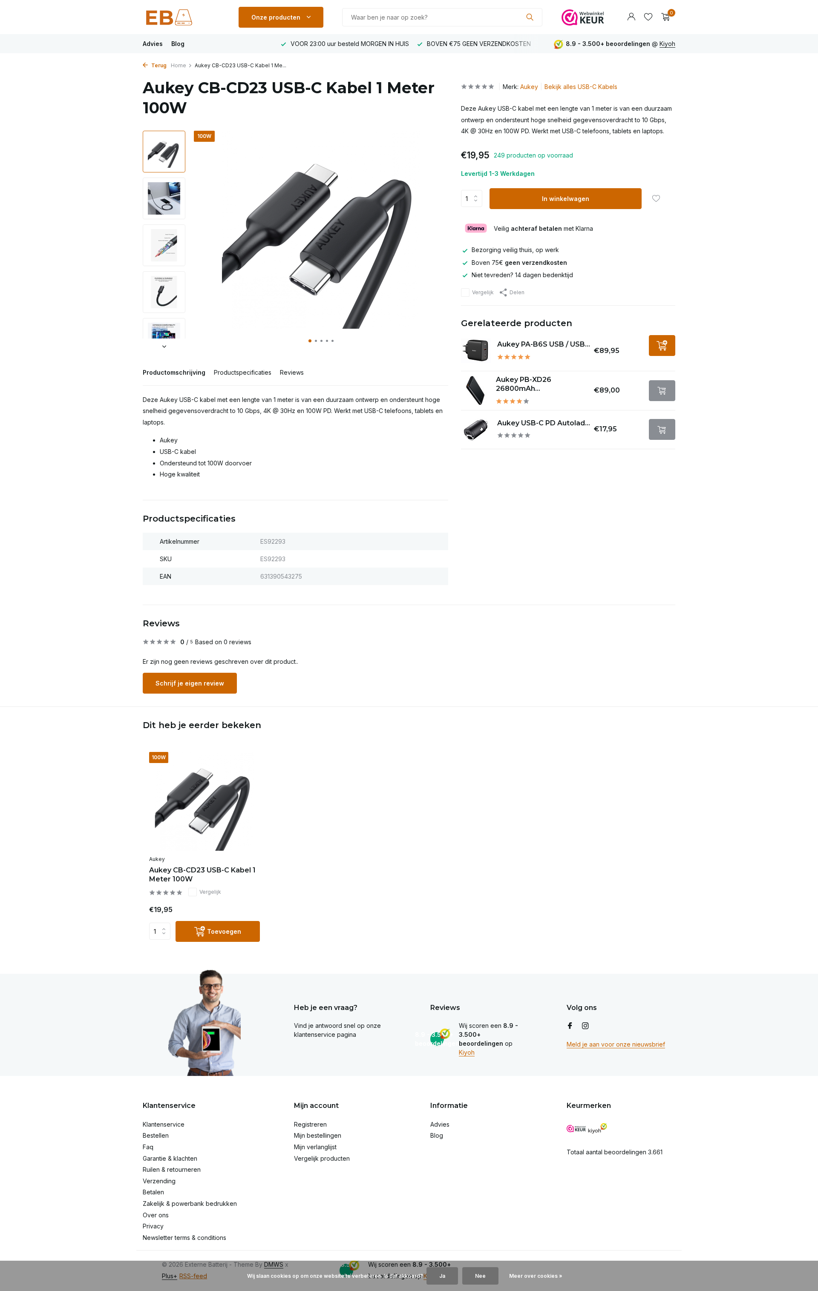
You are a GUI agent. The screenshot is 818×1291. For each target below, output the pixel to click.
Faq (148, 1146)
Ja (442, 1276)
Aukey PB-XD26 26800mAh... (523, 384)
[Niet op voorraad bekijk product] (662, 390)
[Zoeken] (530, 17)
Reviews (292, 372)
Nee (480, 1276)
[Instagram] (585, 1026)
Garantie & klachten (170, 1158)
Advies (153, 43)
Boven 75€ (519, 262)
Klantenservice (163, 1124)
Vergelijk (483, 292)
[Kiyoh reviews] (597, 1128)
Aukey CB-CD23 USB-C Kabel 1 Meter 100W (202, 874)
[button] (310, 340)
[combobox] (442, 17)
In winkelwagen (565, 198)
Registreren (310, 1124)
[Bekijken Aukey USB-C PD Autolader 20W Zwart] (476, 430)
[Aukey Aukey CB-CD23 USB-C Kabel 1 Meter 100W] (204, 801)
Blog (177, 43)
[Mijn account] (631, 17)
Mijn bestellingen (317, 1135)
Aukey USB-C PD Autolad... (543, 423)
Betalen (153, 1192)
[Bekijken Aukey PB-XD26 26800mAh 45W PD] (475, 390)
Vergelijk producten (322, 1158)
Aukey (529, 86)
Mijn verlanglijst (315, 1146)
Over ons (156, 1215)
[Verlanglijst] (648, 17)
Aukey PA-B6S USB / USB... (543, 344)
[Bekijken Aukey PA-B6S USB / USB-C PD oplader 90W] (476, 351)
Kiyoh (667, 43)
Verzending (159, 1181)
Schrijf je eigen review (190, 683)
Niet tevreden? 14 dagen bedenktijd (522, 274)
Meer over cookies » (535, 1276)
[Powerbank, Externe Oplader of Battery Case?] (181, 17)
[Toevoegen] (662, 345)
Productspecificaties (242, 372)
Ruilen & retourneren (172, 1169)
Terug (158, 65)
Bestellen (156, 1135)
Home (178, 65)
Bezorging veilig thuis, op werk (515, 249)
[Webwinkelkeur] (583, 17)
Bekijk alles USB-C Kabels (580, 86)
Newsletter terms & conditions (184, 1237)
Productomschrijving (174, 372)
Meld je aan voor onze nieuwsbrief (616, 1044)
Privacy (153, 1226)
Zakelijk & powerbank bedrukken (190, 1203)
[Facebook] (570, 1026)
